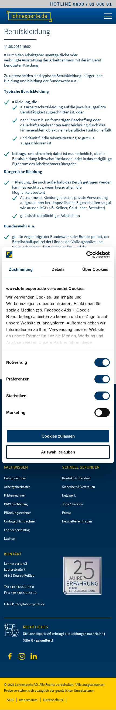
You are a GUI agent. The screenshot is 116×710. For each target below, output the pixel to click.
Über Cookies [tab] (95, 269)
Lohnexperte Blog (17, 530)
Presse (66, 512)
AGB (10, 700)
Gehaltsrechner (15, 478)
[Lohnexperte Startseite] (29, 16)
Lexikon (9, 538)
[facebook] (10, 657)
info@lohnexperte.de (30, 604)
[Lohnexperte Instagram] (22, 657)
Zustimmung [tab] (21, 269)
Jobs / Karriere (73, 504)
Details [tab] (58, 269)
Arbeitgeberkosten (17, 486)
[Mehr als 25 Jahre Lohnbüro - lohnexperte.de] (87, 577)
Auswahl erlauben (58, 452)
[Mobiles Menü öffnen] (108, 17)
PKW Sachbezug (16, 504)
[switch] (102, 379)
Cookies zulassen (58, 436)
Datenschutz (53, 700)
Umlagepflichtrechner (20, 521)
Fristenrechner (14, 495)
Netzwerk (69, 495)
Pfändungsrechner (17, 512)
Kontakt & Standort (76, 478)
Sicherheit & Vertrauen (78, 486)
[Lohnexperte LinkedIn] (34, 657)
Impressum (28, 700)
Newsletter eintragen (77, 521)
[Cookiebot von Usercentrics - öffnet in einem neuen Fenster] (86, 254)
